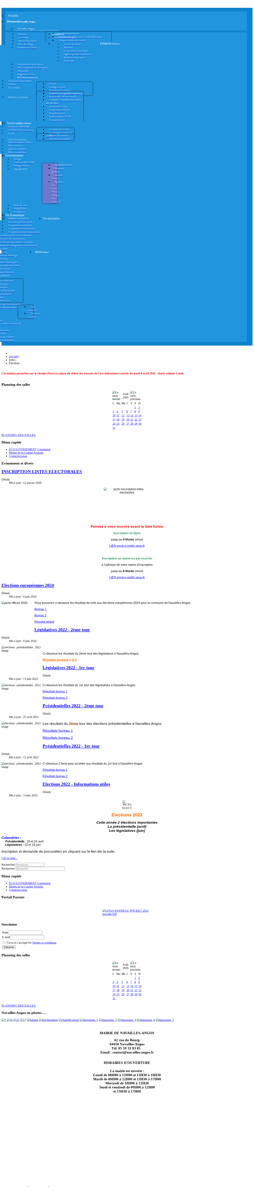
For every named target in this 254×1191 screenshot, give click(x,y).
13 (127, 415)
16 (139, 415)
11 (117, 415)
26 (122, 423)
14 (131, 415)
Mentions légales (14, 1186)
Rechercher (8, 864)
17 (113, 419)
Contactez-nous (18, 456)
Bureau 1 (40, 609)
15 (135, 415)
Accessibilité (60, 1186)
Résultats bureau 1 (55, 691)
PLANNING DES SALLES (18, 435)
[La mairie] (146, 1020)
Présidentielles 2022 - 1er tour (71, 746)
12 (122, 415)
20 (127, 419)
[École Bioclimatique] (48, 1020)
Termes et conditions (44, 942)
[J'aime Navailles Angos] (127, 1020)
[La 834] (23, 1020)
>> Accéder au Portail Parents (18, 904)
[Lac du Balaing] (32, 1020)
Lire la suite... (9, 858)
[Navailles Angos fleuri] (108, 1020)
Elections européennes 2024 (27, 585)
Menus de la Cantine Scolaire (26, 452)
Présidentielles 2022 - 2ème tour (73, 705)
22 (135, 419)
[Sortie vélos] (165, 1020)
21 (131, 419)
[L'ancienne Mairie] (16, 1020)
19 (122, 419)
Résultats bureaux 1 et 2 (60, 659)
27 (127, 423)
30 (139, 423)
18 (117, 419)
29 (135, 423)
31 (113, 427)
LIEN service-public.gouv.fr (127, 545)
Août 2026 (125, 395)
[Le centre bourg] (10, 1020)
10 (113, 415)
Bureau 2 (40, 615)
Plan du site (38, 1186)
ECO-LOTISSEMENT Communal (29, 449)
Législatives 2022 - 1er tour (68, 667)
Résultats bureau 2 (55, 697)
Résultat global (44, 621)
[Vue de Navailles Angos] (89, 1020)
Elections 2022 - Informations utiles (76, 784)
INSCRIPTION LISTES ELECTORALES (41, 471)
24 (113, 423)
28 (131, 423)
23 (139, 419)
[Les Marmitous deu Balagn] (3, 1020)
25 (117, 423)
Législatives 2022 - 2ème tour (62, 629)
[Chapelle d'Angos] (69, 1020)
